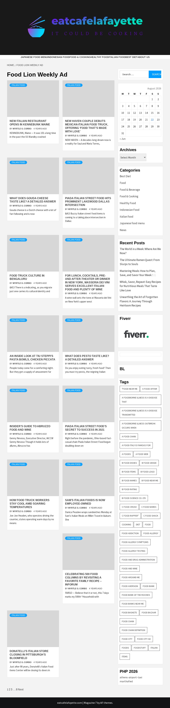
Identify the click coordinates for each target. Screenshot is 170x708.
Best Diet (131, 57)
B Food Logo (148, 471)
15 (152, 112)
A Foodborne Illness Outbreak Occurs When (139, 425)
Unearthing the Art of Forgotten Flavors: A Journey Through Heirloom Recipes (139, 301)
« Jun (123, 138)
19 (134, 119)
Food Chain (128, 621)
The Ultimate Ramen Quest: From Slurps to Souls (140, 262)
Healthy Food (99, 57)
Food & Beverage (130, 189)
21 (146, 119)
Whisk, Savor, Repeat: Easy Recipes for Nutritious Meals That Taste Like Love (140, 286)
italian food (117, 57)
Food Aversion (130, 586)
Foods (125, 647)
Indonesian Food (59, 57)
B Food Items (129, 471)
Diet (138, 524)
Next (20, 689)
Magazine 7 (90, 702)
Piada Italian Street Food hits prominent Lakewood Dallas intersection (88, 202)
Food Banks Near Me (133, 603)
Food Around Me (131, 577)
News (123, 230)
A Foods (126, 454)
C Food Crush (129, 506)
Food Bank (148, 586)
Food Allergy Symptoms (135, 542)
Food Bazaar (149, 612)
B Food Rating (129, 489)
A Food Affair (149, 388)
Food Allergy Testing (133, 550)
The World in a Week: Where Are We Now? (140, 251)
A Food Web (142, 454)
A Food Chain (129, 436)
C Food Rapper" (130, 515)
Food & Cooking (80, 57)
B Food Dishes (129, 462)
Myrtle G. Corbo (22, 129)
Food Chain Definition (133, 630)
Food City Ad (144, 638)
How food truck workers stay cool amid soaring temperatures (29, 504)
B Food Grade (149, 462)
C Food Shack (150, 515)
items (125, 656)
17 (122, 119)
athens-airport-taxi (131, 677)
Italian (154, 647)
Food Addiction (130, 533)
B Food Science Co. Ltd (134, 498)
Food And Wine (129, 568)
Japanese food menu (34, 57)
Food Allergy (150, 533)
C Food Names (148, 506)
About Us (143, 57)
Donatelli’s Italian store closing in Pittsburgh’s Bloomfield (29, 655)
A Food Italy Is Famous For (136, 445)
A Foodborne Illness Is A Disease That (139, 399)
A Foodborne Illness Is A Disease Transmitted (139, 412)
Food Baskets (129, 612)
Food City (127, 638)
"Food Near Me (129, 388)
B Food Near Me (150, 480)
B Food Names (129, 480)
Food (123, 183)
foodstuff (140, 647)
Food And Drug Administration (138, 559)
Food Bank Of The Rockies (136, 594)
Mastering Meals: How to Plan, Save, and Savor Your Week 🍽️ (138, 273)
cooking (126, 524)
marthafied (126, 681)
